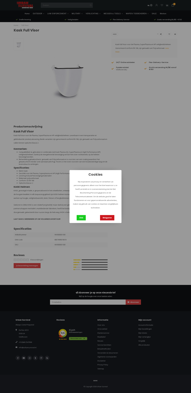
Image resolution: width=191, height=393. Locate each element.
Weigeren (107, 217)
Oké (81, 217)
